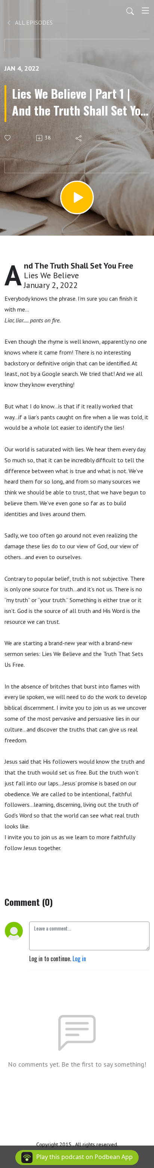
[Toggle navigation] (145, 10)
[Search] (130, 10)
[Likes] (8, 138)
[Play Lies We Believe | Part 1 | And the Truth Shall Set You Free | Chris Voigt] (77, 197)
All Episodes (33, 22)
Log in (79, 958)
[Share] (79, 138)
